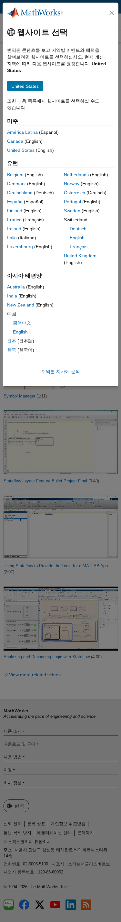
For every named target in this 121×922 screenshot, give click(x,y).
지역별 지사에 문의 (60, 371)
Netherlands (76, 174)
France (14, 219)
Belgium (15, 174)
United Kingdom (80, 255)
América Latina (22, 132)
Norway (71, 183)
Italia (12, 237)
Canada (15, 141)
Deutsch (78, 228)
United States (21, 150)
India (12, 295)
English (77, 237)
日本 (11, 340)
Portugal (72, 201)
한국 (11, 349)
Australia (16, 286)
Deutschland (20, 192)
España (15, 201)
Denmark (16, 183)
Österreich (74, 192)
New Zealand (20, 304)
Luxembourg (20, 246)
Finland (14, 210)
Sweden (72, 210)
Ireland (14, 228)
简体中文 (22, 322)
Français (78, 246)
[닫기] (111, 12)
